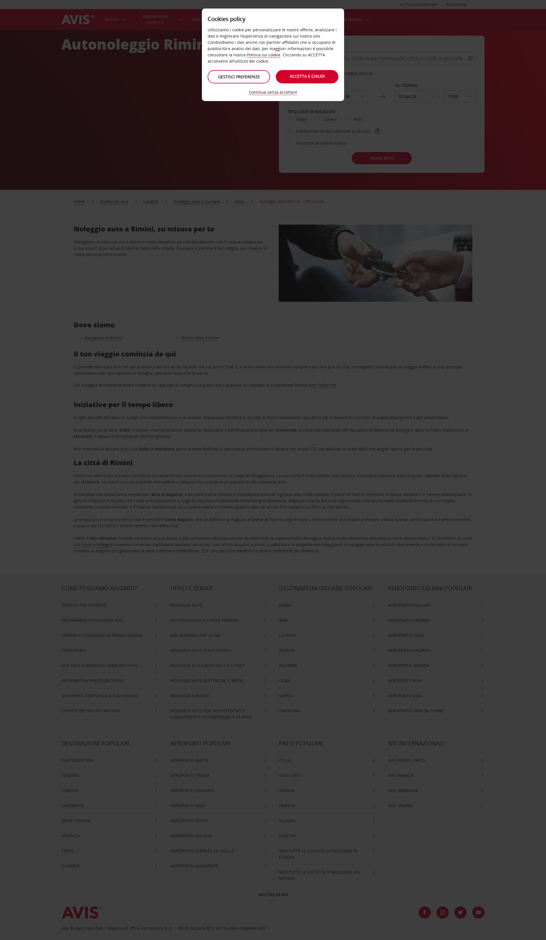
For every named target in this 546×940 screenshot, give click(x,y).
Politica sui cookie (263, 55)
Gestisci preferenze (239, 76)
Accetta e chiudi (307, 76)
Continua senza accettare (273, 92)
